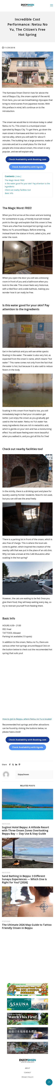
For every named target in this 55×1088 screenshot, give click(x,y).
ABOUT (27, 1068)
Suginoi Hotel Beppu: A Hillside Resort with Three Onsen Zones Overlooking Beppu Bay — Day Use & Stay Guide (25, 830)
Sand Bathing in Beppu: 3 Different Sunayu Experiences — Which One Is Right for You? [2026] (24, 879)
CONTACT (27, 1072)
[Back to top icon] (49, 1082)
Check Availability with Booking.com (27, 159)
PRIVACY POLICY (27, 1077)
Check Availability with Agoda (27, 166)
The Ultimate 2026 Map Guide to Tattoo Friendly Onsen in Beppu (27, 926)
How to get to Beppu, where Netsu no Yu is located (26, 719)
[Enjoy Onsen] (27, 5)
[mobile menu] (51, 5)
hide (18, 176)
